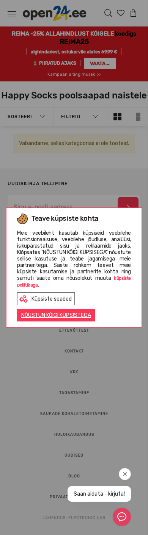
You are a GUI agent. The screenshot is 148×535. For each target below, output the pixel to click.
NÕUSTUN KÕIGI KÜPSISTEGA (56, 315)
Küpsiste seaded (51, 299)
